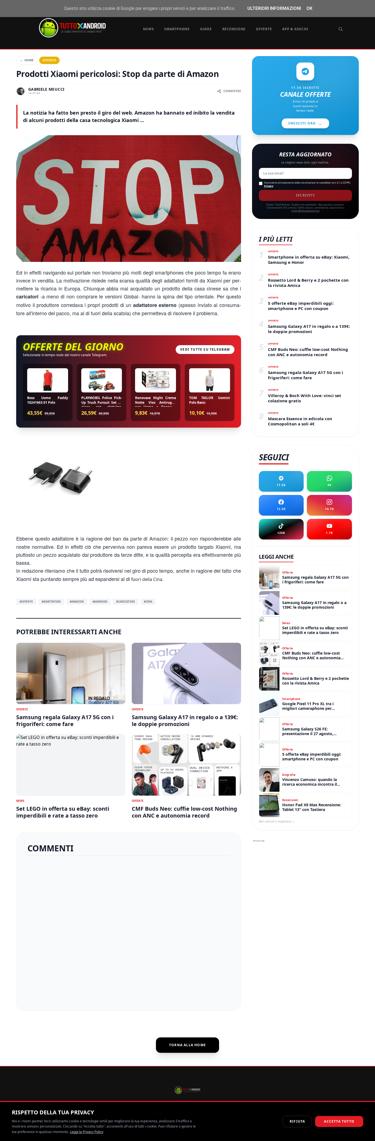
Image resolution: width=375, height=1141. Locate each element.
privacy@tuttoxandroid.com (305, 210)
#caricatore (125, 601)
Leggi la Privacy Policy (86, 1131)
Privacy (268, 186)
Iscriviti (305, 195)
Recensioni (234, 29)
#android (100, 601)
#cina (148, 601)
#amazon (77, 601)
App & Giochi (295, 29)
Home (26, 60)
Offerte (264, 29)
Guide (206, 29)
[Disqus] (128, 931)
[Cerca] (341, 29)
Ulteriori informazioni (274, 8)
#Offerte (26, 601)
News (148, 29)
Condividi (232, 91)
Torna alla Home (187, 1045)
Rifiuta (297, 1121)
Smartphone (177, 29)
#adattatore (51, 601)
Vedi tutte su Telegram (205, 349)
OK (309, 8)
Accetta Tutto (339, 1121)
